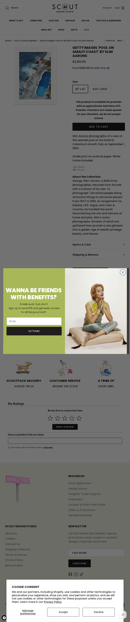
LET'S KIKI (34, 331)
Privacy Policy (53, 602)
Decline (98, 612)
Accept (63, 612)
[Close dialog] (123, 272)
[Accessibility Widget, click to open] (4, 617)
